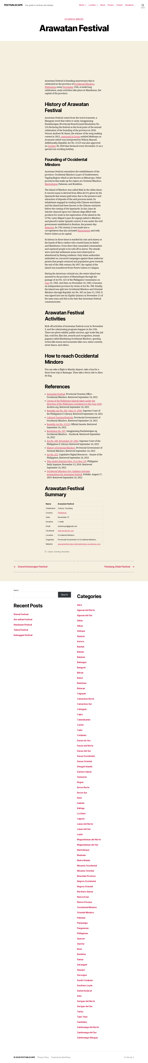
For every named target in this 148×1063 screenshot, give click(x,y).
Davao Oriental (84, 761)
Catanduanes (83, 719)
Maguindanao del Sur (87, 845)
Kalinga (80, 808)
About (102, 5)
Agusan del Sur (84, 615)
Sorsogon (82, 975)
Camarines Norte (85, 699)
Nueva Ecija (83, 897)
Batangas (49, 227)
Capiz (80, 714)
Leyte (80, 834)
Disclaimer (129, 5)
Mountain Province (86, 876)
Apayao (81, 636)
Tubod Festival (21, 630)
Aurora (80, 641)
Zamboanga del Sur (87, 1032)
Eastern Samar (84, 772)
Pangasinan (82, 928)
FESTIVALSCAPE (13, 5)
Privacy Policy (43, 1057)
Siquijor (81, 970)
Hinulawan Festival (23, 624)
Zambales (82, 1022)
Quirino (80, 944)
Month (81, 5)
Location (92, 5)
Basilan (80, 646)
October (52, 146)
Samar (80, 959)
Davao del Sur (84, 751)
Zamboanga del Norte (88, 1027)
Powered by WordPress (60, 1057)
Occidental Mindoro (74, 19)
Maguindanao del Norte (89, 839)
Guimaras (82, 777)
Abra (79, 605)
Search (16, 590)
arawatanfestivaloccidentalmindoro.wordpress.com (79, 544)
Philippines (50, 87)
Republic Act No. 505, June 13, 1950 (64, 410)
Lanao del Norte (85, 824)
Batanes (81, 657)
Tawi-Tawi (82, 1017)
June (47, 283)
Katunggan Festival (23, 635)
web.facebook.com (66, 531)
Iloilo (79, 798)
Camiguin (82, 709)
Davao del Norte (85, 745)
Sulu (79, 996)
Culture (50, 552)
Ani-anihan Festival (23, 619)
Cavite (80, 725)
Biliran (80, 672)
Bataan (80, 652)
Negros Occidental (86, 881)
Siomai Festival (21, 614)
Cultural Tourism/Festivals (60, 417)
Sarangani (82, 964)
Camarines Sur (84, 704)
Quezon (81, 938)
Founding (57, 552)
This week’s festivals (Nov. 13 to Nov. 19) (66, 461)
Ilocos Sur (82, 792)
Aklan (80, 620)
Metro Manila (83, 860)
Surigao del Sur (85, 1006)
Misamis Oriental (85, 871)
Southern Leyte (85, 985)
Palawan (81, 918)
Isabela (80, 803)
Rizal (79, 949)
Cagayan (81, 693)
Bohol (80, 678)
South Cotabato (85, 980)
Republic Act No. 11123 (58, 424)
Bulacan (81, 688)
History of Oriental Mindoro (61, 448)
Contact (119, 5)
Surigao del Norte (86, 1001)
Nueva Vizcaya (84, 902)
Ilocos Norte (83, 787)
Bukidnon (81, 683)
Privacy (111, 5)
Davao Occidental (86, 756)
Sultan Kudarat (84, 991)
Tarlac (80, 1011)
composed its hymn (71, 136)
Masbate (81, 855)
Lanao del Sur (84, 829)
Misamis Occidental (87, 865)
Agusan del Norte (86, 610)
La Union (81, 813)
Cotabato (81, 735)
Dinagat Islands (85, 766)
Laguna (80, 818)
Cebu (79, 730)
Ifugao (80, 782)
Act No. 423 (52, 454)
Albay (80, 626)
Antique (81, 631)
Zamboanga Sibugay (87, 1037)
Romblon (81, 954)
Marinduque (51, 184)
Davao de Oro (84, 740)
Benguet (81, 667)
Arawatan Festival (56, 394)
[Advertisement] (74, 64)
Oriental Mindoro (85, 912)
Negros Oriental (85, 886)
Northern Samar (85, 891)
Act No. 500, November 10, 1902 (62, 441)
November (68, 87)
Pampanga (82, 923)
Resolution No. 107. (56, 431)
